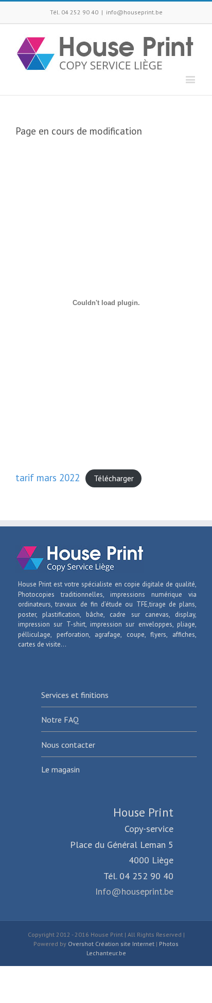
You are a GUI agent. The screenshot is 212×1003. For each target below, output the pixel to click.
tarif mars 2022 (47, 477)
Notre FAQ (60, 719)
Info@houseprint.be (134, 891)
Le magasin (60, 769)
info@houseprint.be (134, 12)
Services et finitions (75, 695)
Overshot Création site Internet (111, 944)
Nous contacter (68, 745)
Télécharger (114, 478)
